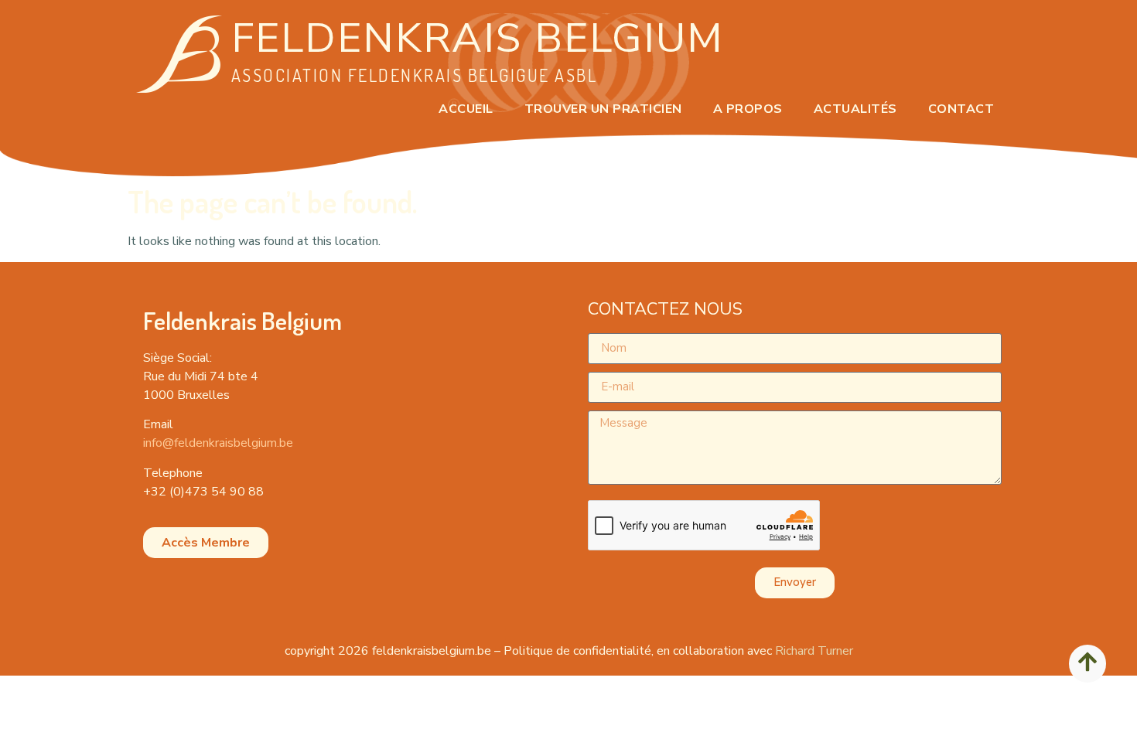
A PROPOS (748, 108)
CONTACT (961, 108)
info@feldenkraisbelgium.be (218, 442)
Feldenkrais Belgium (477, 38)
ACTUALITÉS (855, 108)
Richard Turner (814, 650)
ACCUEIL (466, 108)
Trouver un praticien (603, 108)
